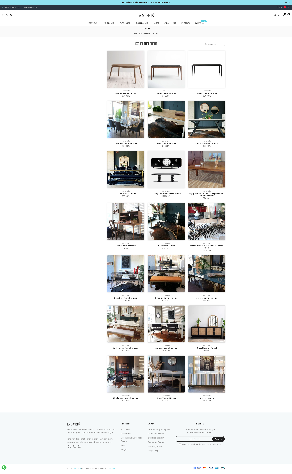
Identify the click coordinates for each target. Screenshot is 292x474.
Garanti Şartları (155, 446)
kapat (5, 2)
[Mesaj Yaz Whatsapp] (11, 14)
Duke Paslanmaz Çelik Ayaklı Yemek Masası (206, 246)
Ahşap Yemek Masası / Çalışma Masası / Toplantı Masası (207, 194)
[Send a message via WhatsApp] (4, 467)
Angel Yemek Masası (166, 398)
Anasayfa (138, 33)
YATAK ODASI (125, 23)
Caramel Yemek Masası (126, 143)
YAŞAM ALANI (93, 23)
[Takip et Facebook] (3, 14)
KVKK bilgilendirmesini (191, 444)
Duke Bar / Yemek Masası (125, 298)
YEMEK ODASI (109, 23)
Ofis (280, 7)
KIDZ (174, 23)
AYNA (166, 23)
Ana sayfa (125, 429)
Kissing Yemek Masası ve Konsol (166, 193)
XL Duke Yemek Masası (125, 193)
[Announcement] (146, 2)
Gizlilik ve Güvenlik (156, 433)
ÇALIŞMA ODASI (142, 23)
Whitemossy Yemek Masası (125, 348)
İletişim (124, 449)
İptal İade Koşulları (156, 438)
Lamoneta (126, 91)
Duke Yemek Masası (166, 245)
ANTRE (156, 23)
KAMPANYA (200, 23)
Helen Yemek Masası (166, 143)
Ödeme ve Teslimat (156, 442)
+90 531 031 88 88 (10, 7)
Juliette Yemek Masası (206, 298)
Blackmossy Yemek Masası (125, 398)
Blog (123, 445)
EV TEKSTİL (185, 23)
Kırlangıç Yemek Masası (166, 298)
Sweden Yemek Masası (125, 93)
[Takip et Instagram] (7, 14)
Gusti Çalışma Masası (126, 245)
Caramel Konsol (206, 398)
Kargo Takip (153, 450)
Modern (147, 33)
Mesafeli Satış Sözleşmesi (159, 429)
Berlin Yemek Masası (166, 93)
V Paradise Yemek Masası (207, 143)
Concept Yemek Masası (166, 348)
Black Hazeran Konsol (207, 348)
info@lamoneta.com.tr (29, 7)
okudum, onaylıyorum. (201, 444)
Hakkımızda (126, 433)
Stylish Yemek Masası (207, 93)
